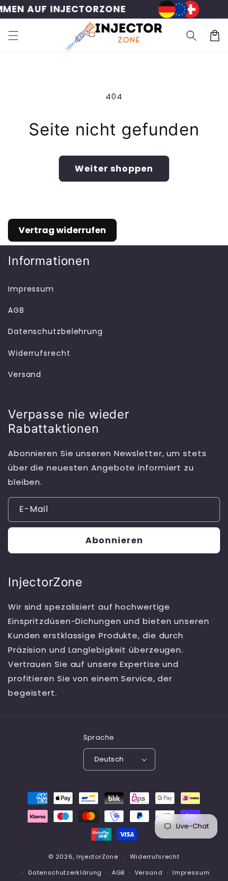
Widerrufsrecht (39, 353)
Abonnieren (114, 540)
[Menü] (13, 35)
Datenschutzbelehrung (55, 331)
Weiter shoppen (114, 168)
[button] (191, 35)
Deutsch (109, 759)
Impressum (31, 289)
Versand (24, 374)
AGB (16, 310)
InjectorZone (97, 856)
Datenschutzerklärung (65, 872)
